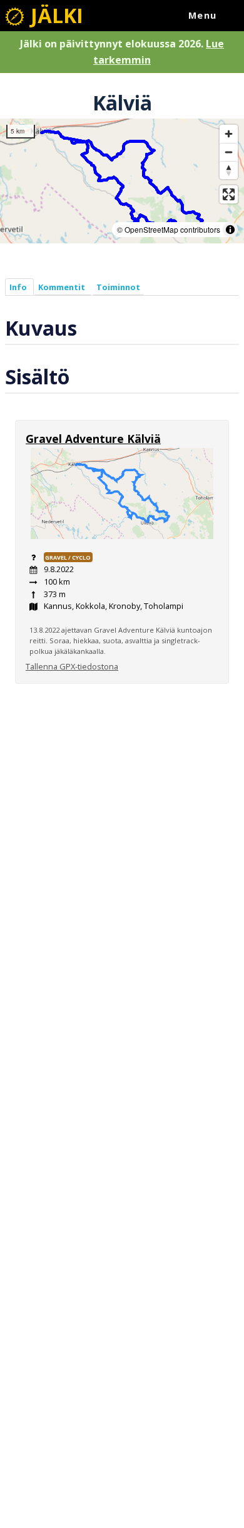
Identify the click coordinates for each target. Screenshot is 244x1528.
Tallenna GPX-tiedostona (72, 666)
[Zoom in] (229, 134)
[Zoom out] (229, 152)
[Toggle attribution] (230, 229)
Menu (202, 15)
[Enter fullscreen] (229, 194)
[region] (122, 181)
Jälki (54, 15)
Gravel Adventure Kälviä (93, 438)
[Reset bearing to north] (229, 170)
